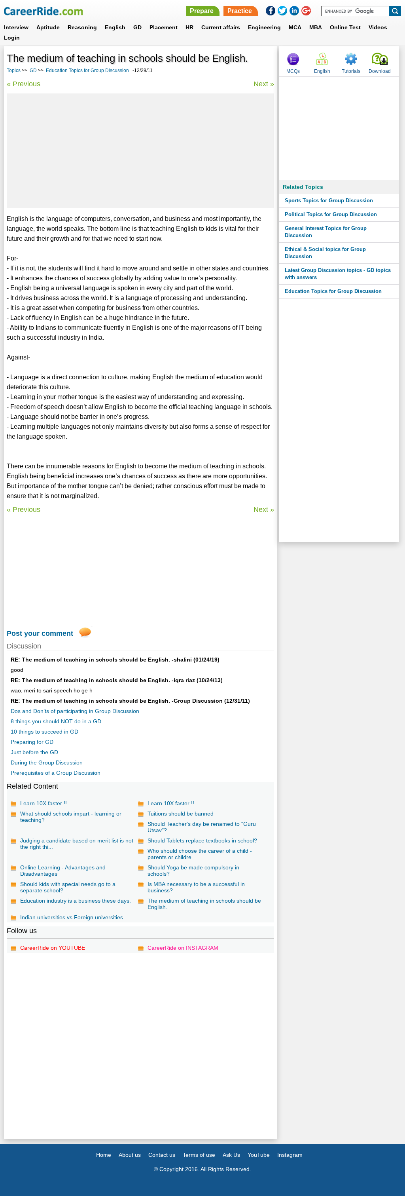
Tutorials (351, 71)
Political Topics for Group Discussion (331, 214)
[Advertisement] (140, 150)
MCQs (293, 71)
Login (12, 37)
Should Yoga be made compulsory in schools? (193, 870)
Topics (14, 70)
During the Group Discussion (47, 762)
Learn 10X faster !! (43, 803)
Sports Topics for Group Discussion (329, 200)
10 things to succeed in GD (44, 731)
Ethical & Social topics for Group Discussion (325, 252)
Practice (239, 11)
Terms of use (199, 1155)
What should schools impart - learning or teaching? (70, 816)
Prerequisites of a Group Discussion (55, 773)
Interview (16, 27)
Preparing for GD (32, 742)
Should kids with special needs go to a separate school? (67, 887)
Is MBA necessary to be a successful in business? (196, 887)
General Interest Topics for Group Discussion (326, 231)
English (115, 27)
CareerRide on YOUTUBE (52, 948)
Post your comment (40, 633)
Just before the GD (34, 752)
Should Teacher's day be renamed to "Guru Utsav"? (202, 827)
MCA (295, 27)
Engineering (264, 27)
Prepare (202, 11)
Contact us (161, 1155)
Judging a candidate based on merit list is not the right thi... (76, 843)
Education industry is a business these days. (75, 900)
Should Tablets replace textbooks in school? (202, 840)
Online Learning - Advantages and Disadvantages (63, 870)
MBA (315, 27)
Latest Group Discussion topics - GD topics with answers (338, 273)
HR (189, 27)
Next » (264, 84)
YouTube (259, 1155)
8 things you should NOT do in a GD (56, 721)
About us (130, 1155)
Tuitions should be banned (181, 813)
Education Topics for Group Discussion (87, 70)
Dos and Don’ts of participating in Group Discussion (75, 711)
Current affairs (220, 27)
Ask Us (231, 1155)
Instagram (290, 1155)
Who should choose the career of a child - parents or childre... (200, 854)
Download (380, 71)
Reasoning (82, 27)
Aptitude (48, 27)
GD (137, 27)
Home (103, 1155)
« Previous (23, 84)
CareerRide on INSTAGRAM (183, 948)
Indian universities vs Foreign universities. (72, 917)
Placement (164, 27)
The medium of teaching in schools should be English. (204, 903)
